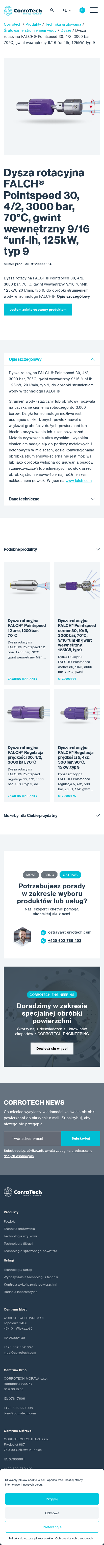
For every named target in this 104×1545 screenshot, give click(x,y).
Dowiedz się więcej (52, 1048)
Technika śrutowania (19, 1229)
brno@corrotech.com (20, 1413)
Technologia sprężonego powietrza (30, 1251)
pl (65, 10)
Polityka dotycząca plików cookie (31, 1538)
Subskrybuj (81, 1138)
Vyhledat (53, 10)
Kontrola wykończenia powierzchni (30, 1284)
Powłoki (9, 1221)
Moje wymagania (78, 10)
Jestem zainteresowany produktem (38, 309)
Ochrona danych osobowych (74, 1538)
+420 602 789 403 (64, 940)
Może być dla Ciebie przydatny (30, 815)
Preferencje (52, 1527)
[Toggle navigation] (94, 11)
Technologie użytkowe (20, 1236)
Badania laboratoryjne (20, 1292)
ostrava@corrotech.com (69, 932)
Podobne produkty (20, 549)
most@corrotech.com (20, 1352)
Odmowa (52, 1513)
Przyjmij (52, 1499)
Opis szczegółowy (73, 296)
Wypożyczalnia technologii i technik (31, 1277)
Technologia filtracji (18, 1243)
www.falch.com (79, 480)
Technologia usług (18, 1270)
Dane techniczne (24, 499)
